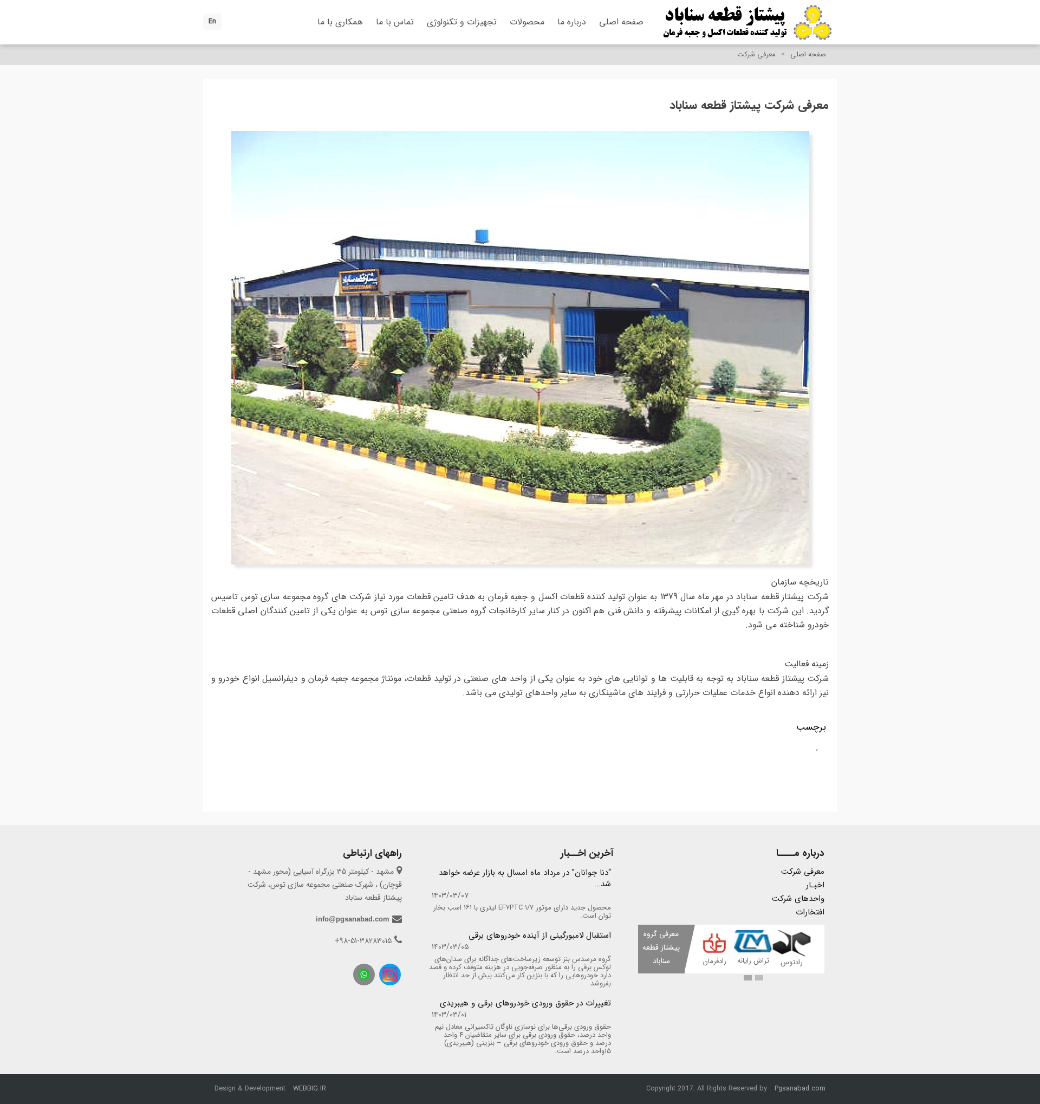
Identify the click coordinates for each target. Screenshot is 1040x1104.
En (212, 21)
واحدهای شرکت (798, 898)
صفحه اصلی (621, 22)
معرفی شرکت (802, 871)
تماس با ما (395, 22)
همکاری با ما (340, 22)
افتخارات (810, 912)
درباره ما (571, 22)
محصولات (527, 22)
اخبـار (815, 885)
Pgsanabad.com (800, 1088)
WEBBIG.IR (309, 1088)
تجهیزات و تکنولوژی (462, 22)
